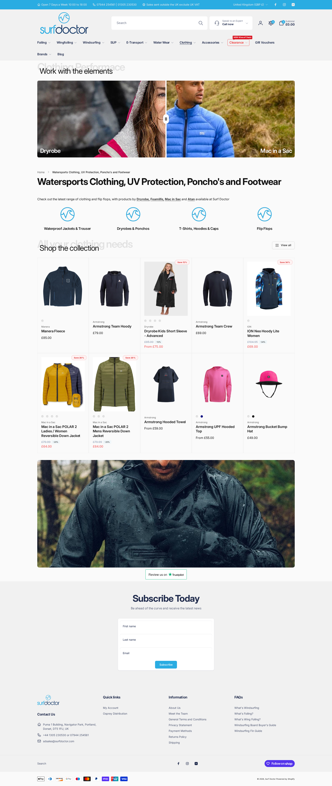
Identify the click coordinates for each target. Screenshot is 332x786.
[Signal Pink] (197, 416)
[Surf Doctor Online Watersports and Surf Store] (48, 704)
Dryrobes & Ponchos (133, 229)
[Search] (201, 23)
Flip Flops (264, 229)
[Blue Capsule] (248, 321)
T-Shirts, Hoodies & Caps (198, 229)
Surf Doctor (270, 779)
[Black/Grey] (150, 321)
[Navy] (202, 416)
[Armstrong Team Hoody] (114, 308)
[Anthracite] (42, 321)
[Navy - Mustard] (57, 416)
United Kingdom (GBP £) (248, 4)
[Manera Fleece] (63, 308)
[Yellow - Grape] (47, 416)
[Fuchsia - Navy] (42, 416)
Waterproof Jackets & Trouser (67, 229)
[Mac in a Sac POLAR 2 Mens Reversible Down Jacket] (114, 404)
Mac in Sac (173, 199)
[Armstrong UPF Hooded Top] (217, 404)
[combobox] (159, 23)
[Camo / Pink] (160, 321)
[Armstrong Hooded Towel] (166, 404)
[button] (287, 23)
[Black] (253, 416)
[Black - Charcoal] (94, 416)
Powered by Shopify (285, 779)
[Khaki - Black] (103, 416)
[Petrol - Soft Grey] (52, 416)
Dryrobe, (143, 199)
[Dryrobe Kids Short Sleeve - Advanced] (166, 308)
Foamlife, (157, 199)
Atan (191, 199)
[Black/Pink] (155, 321)
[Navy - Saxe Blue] (99, 416)
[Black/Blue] (145, 321)
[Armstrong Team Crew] (217, 308)
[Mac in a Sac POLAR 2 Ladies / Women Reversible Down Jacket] (63, 404)
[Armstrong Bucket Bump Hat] (269, 404)
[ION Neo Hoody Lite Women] (269, 308)
